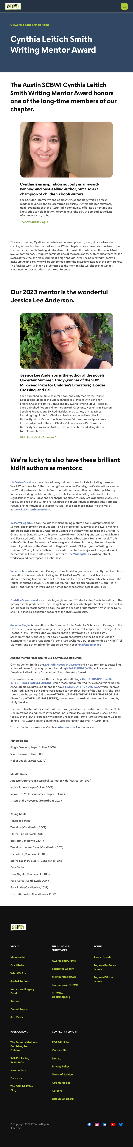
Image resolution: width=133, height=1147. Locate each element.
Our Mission (17, 965)
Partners (15, 1001)
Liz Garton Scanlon (22, 482)
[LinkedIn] (104, 1124)
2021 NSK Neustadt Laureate (62, 664)
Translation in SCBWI (65, 985)
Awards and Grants (64, 960)
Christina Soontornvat (24, 600)
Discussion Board (63, 1098)
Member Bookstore (64, 977)
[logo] (13, 6)
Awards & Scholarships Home (31, 24)
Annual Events (102, 957)
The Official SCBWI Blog (22, 1088)
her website (67, 727)
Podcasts (16, 1078)
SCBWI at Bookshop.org (61, 995)
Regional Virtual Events (103, 979)
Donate (56, 1058)
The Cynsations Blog (33, 222)
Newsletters (18, 1070)
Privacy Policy (60, 1066)
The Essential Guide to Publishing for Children (24, 1046)
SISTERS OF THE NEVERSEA (82, 686)
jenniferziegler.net (89, 644)
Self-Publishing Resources (19, 1060)
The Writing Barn (78, 554)
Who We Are (18, 973)
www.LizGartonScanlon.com (32, 509)
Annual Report (19, 1009)
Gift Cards (16, 1017)
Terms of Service (62, 1074)
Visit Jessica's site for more (37, 437)
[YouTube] (113, 1124)
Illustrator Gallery (63, 969)
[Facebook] (89, 1124)
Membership (18, 957)
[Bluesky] (121, 1124)
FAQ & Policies (61, 1042)
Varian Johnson (20, 571)
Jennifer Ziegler (20, 625)
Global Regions (20, 981)
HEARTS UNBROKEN (79, 668)
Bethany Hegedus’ (21, 523)
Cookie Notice (61, 1082)
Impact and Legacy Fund (22, 991)
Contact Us (59, 1050)
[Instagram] (97, 1124)
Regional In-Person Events (105, 967)
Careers (57, 1090)
